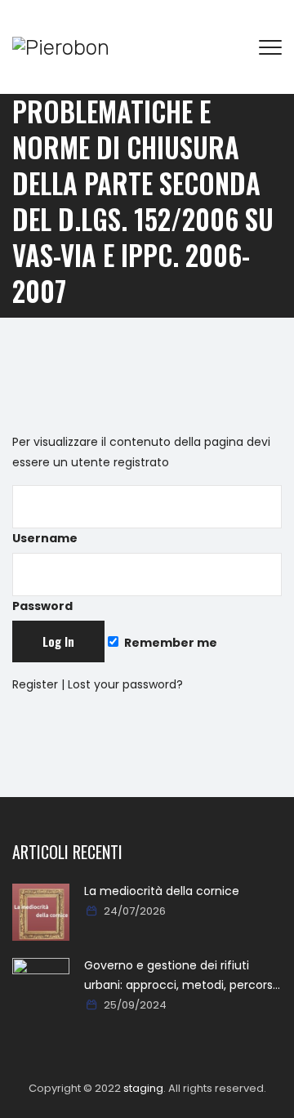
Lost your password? (125, 684)
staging (143, 1088)
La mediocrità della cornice (161, 891)
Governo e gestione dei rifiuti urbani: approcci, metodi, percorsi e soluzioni (179, 976)
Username (45, 538)
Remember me (169, 643)
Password (42, 606)
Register (35, 684)
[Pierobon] (60, 47)
